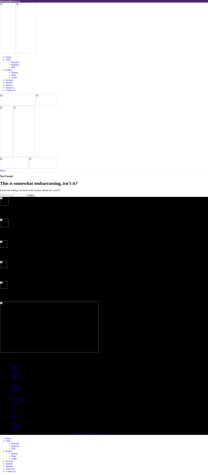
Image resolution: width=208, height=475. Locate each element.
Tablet (14, 77)
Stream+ (15, 429)
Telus (13, 371)
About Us (15, 369)
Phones (14, 72)
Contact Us (16, 379)
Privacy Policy (17, 399)
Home (14, 366)
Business (15, 65)
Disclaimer (16, 404)
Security (15, 423)
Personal (15, 62)
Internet (14, 426)
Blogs (14, 376)
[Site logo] (8, 52)
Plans (13, 75)
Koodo (14, 374)
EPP (13, 67)
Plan (13, 414)
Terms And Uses (18, 401)
